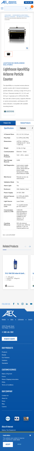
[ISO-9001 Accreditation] (26, 418)
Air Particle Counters (23, 16)
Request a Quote (9, 339)
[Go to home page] (9, 2)
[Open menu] (2, 8)
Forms (4, 376)
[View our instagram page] (22, 304)
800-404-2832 (28, 2)
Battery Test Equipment (9, 430)
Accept (8, 444)
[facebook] (14, 304)
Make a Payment (7, 373)
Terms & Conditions (7, 385)
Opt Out (19, 444)
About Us (4, 398)
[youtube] (31, 304)
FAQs (3, 382)
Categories (8, 15)
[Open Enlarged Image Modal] (27, 48)
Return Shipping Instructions (10, 379)
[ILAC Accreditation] (8, 419)
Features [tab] (23, 128)
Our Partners (6, 357)
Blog (3, 404)
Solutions (4, 360)
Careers (4, 406)
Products (4, 352)
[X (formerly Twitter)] (18, 304)
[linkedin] (27, 304)
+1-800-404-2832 (7, 332)
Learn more (16, 439)
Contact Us (5, 395)
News (3, 401)
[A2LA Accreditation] (17, 418)
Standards (5, 363)
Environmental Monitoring (20, 15)
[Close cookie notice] (30, 435)
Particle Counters (10, 16)
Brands (4, 355)
